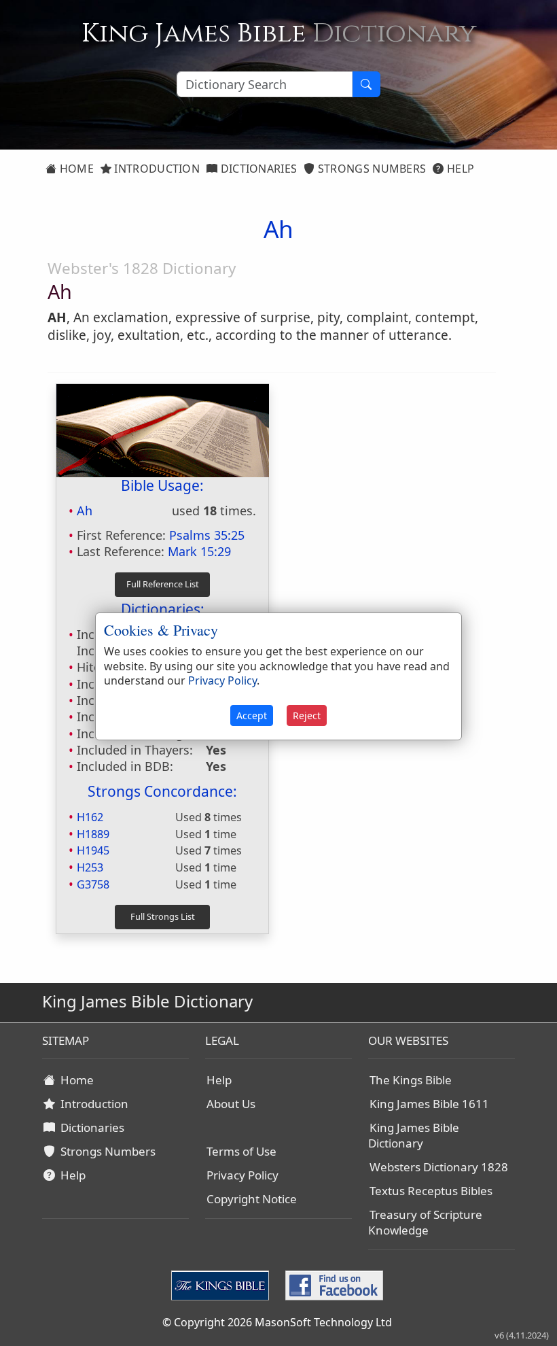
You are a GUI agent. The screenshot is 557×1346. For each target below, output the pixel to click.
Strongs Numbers (371, 168)
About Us (230, 1103)
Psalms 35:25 (207, 535)
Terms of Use (241, 1151)
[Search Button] (366, 84)
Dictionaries (257, 168)
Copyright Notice (251, 1199)
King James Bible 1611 (429, 1103)
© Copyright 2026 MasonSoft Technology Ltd (277, 1322)
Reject (307, 715)
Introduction (155, 168)
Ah (84, 510)
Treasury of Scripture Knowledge (425, 1222)
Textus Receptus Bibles (431, 1190)
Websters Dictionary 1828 (439, 1167)
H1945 (93, 850)
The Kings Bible (411, 1080)
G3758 (93, 884)
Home (75, 168)
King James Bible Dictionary (413, 1135)
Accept (251, 715)
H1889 (93, 834)
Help (459, 168)
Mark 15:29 (199, 551)
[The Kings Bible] (222, 1284)
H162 (90, 817)
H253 (90, 867)
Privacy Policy (242, 1175)
